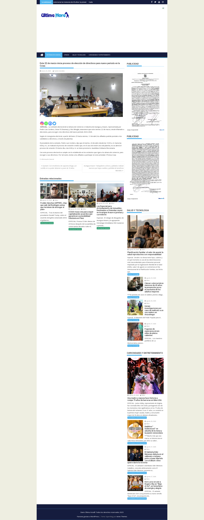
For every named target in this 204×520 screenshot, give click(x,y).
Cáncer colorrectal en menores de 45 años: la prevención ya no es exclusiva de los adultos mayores (58, 2)
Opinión (66, 55)
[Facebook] (50, 123)
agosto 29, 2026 (47, 200)
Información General (53, 55)
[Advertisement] (102, 36)
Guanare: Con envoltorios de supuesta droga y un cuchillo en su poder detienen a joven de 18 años (59, 167)
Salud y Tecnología (78, 55)
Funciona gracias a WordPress (88, 516)
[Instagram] (42, 123)
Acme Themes (122, 516)
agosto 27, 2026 (151, 324)
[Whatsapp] (46, 123)
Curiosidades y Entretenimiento (99, 55)
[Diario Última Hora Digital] (42, 54)
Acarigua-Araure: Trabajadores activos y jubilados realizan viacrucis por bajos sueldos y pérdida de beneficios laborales (104, 168)
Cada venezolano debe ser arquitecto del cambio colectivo (84, 2)
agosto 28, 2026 (75, 209)
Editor (56, 200)
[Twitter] (54, 123)
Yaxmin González (59, 71)
